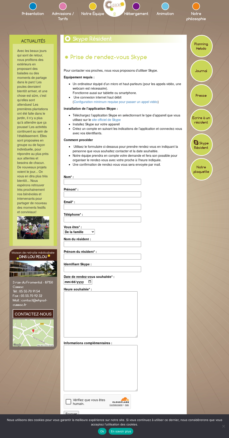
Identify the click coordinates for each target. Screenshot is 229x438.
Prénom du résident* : (80, 251)
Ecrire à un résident (201, 120)
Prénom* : (71, 189)
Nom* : (69, 176)
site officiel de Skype (106, 119)
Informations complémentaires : (88, 343)
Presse (201, 95)
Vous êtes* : (73, 227)
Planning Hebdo (201, 46)
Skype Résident (201, 145)
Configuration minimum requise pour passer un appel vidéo (116, 101)
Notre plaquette (201, 169)
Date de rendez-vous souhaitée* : (89, 276)
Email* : (69, 202)
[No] (223, 426)
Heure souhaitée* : (78, 289)
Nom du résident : (77, 239)
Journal (201, 71)
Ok (102, 431)
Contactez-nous (33, 314)
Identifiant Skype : (78, 264)
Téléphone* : (73, 214)
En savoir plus (121, 431)
